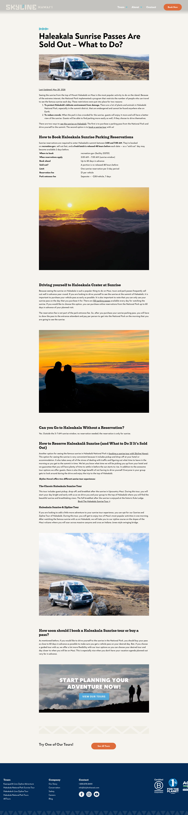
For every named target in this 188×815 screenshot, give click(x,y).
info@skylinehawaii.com (89, 788)
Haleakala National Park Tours (15, 795)
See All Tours (104, 746)
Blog (51, 799)
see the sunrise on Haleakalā (73, 123)
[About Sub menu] (141, 7)
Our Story (53, 784)
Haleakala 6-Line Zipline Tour (15, 791)
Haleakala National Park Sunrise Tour (19, 788)
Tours (120, 7)
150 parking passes (101, 300)
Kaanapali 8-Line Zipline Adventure (18, 784)
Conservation (54, 788)
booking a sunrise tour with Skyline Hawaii (128, 453)
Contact (151, 7)
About (135, 7)
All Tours (7, 799)
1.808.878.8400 (85, 784)
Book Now (173, 7)
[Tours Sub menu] (127, 7)
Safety (51, 791)
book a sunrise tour (97, 127)
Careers (52, 795)
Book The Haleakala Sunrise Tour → (94, 501)
